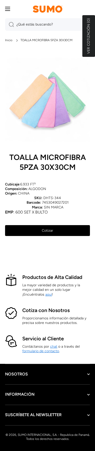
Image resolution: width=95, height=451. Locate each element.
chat (53, 346)
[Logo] (47, 9)
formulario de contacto (40, 351)
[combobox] (47, 24)
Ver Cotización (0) (88, 36)
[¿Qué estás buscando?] (9, 24)
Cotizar (47, 230)
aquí (48, 294)
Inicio (8, 40)
